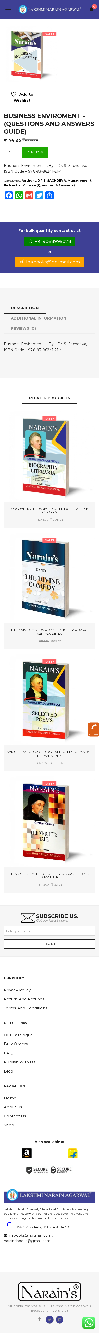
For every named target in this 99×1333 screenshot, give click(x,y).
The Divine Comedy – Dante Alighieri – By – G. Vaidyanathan (49, 632)
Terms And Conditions (25, 1008)
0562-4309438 (56, 1227)
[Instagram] (59, 1319)
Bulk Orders (16, 1043)
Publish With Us (19, 1062)
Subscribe (49, 944)
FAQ (8, 1053)
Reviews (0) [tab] (23, 328)
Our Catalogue (18, 1035)
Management (79, 180)
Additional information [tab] (39, 318)
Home (10, 1098)
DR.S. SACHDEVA (52, 180)
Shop (9, 1125)
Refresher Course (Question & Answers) (39, 185)
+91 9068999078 (53, 241)
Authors (29, 180)
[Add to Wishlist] (27, 419)
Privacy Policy (17, 990)
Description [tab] (25, 308)
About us (13, 1107)
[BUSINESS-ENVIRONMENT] (31, 54)
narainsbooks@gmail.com (27, 1241)
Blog (8, 1071)
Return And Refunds (24, 999)
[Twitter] (49, 1319)
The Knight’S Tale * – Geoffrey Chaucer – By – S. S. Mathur (49, 875)
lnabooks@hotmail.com (53, 261)
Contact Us (15, 1116)
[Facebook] (39, 1319)
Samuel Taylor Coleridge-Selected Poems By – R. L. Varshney (49, 754)
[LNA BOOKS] (49, 9)
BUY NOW (35, 152)
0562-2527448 (28, 1227)
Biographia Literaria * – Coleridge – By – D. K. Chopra (49, 510)
